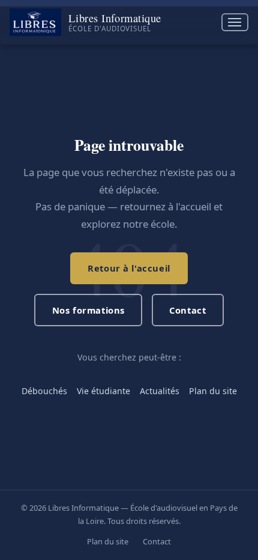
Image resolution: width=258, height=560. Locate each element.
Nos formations (88, 310)
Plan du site (213, 391)
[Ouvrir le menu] (234, 22)
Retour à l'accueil (129, 268)
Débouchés (44, 391)
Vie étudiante (103, 391)
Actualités (159, 391)
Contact (187, 310)
